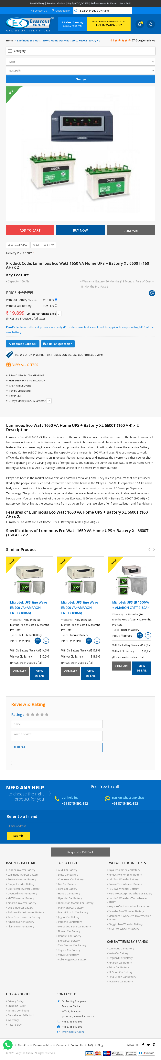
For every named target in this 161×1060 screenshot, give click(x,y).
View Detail (39, 673)
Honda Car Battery (69, 893)
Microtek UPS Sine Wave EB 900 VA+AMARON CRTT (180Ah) (79, 607)
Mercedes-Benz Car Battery (74, 926)
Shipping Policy (16, 1006)
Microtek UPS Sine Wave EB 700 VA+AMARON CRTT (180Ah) (28, 607)
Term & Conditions (18, 1010)
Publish (19, 747)
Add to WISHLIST (44, 245)
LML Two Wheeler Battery (123, 879)
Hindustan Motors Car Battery (75, 903)
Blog (100, 1045)
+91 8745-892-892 (109, 25)
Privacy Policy (15, 1001)
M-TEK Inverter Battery (20, 898)
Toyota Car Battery (69, 950)
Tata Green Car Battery (122, 976)
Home (10, 40)
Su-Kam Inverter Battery (21, 879)
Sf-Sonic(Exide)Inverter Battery (25, 912)
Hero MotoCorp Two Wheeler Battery (130, 893)
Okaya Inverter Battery (21, 884)
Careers (61, 1045)
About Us (23, 1045)
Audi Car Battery (67, 870)
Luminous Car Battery (121, 948)
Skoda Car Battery (69, 940)
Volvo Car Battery (68, 954)
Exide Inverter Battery (20, 907)
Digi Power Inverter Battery (23, 889)
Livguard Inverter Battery (22, 893)
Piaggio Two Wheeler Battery (125, 924)
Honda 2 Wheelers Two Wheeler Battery (127, 899)
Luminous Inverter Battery (22, 874)
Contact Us (40, 10)
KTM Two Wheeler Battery (123, 929)
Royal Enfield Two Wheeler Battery (129, 906)
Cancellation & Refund (20, 1015)
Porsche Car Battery (70, 921)
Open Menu (80, 51)
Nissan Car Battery (69, 931)
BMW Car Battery (68, 874)
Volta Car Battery (118, 953)
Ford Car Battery (67, 889)
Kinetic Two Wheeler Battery (125, 874)
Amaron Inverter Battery (21, 903)
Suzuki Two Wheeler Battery (125, 884)
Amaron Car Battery (120, 962)
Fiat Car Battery (67, 884)
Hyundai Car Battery (70, 898)
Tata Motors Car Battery (72, 945)
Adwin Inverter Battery (20, 921)
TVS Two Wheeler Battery (123, 889)
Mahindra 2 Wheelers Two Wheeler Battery (129, 917)
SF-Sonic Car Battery (120, 972)
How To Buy (14, 1024)
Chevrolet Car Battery (71, 879)
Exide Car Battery (118, 967)
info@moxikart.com (73, 1031)
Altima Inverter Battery (20, 926)
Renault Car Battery (69, 936)
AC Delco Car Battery (120, 981)
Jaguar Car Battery (69, 917)
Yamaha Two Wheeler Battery (126, 911)
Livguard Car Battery (120, 958)
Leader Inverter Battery (21, 870)
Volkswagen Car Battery (72, 959)
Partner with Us (42, 1045)
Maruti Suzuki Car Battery (73, 912)
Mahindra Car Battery (71, 907)
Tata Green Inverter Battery (23, 917)
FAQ (90, 1045)
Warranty (13, 1020)
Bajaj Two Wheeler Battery (124, 870)
